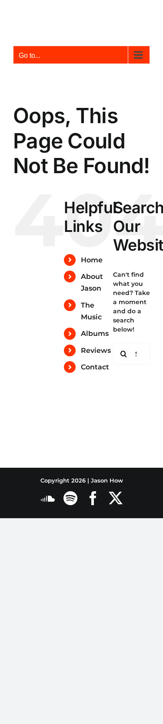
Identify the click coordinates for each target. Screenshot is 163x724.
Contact (95, 367)
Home (92, 260)
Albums (95, 333)
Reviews (96, 350)
